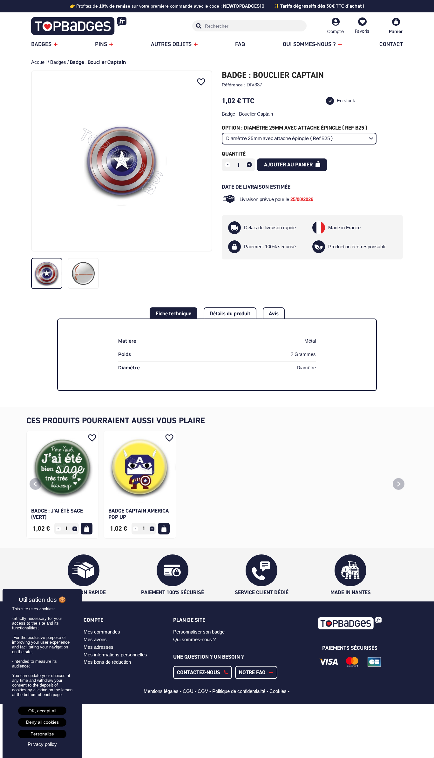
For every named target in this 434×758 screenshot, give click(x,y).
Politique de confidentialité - (240, 691)
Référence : (233, 84)
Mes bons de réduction (107, 662)
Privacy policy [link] (42, 744)
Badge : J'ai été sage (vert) (57, 513)
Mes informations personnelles (115, 654)
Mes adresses (98, 647)
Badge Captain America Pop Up (138, 513)
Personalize (42, 733)
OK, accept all (42, 710)
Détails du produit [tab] (230, 313)
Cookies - (280, 691)
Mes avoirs (95, 639)
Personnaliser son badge (199, 631)
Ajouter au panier (289, 164)
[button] (35, 484)
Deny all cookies (42, 722)
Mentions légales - (163, 691)
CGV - (205, 691)
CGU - (190, 691)
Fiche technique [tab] (173, 313)
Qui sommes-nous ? (194, 639)
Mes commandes (102, 631)
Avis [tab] (274, 313)
